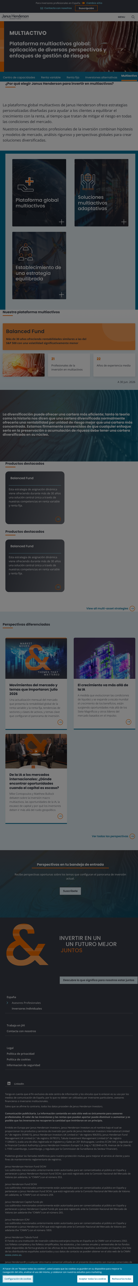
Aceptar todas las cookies (92, 1278)
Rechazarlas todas (121, 1278)
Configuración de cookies (18, 1278)
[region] (69, 1275)
